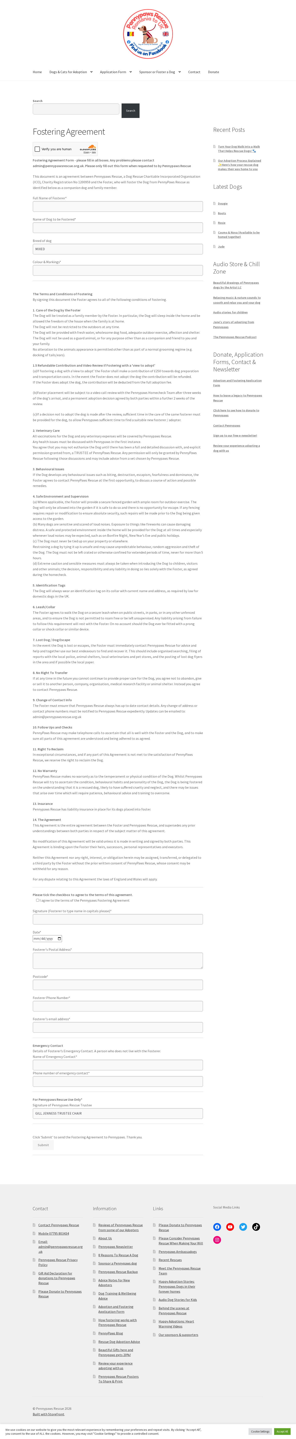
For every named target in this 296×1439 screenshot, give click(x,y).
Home (37, 72)
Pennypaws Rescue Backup (118, 1272)
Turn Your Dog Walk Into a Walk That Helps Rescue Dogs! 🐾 (239, 149)
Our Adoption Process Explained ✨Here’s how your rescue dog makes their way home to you (239, 165)
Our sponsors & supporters (178, 1335)
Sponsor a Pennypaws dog (117, 1263)
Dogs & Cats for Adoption (68, 72)
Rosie (221, 223)
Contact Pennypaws (226, 425)
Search (37, 101)
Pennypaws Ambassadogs (178, 1251)
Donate (213, 72)
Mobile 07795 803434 (53, 1233)
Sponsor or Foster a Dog (157, 72)
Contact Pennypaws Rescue (58, 1225)
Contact (194, 72)
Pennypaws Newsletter (115, 1246)
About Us (105, 1238)
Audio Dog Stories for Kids (178, 1299)
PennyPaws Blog (110, 1333)
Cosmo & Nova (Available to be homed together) (239, 234)
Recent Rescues (170, 1260)
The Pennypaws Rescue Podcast (235, 337)
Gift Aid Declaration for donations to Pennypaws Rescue (56, 1278)
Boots (222, 213)
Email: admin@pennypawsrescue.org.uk (60, 1246)
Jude (221, 246)
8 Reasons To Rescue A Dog (118, 1255)
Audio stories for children (230, 312)
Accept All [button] (282, 1431)
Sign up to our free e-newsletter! (235, 435)
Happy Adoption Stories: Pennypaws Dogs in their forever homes (177, 1286)
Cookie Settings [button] (260, 1431)
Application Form (113, 72)
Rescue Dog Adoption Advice (119, 1341)
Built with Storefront (48, 1414)
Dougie (223, 203)
